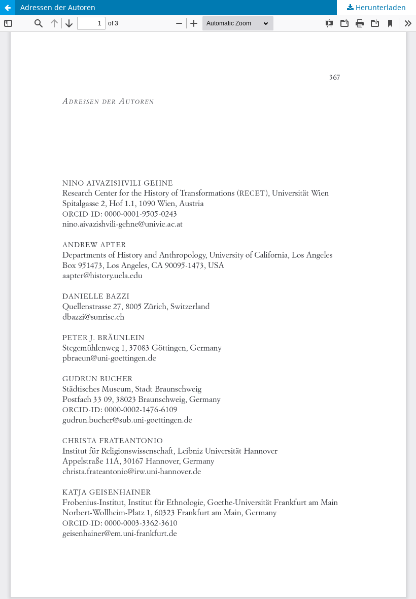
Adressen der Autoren (57, 7)
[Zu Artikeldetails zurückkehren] (7, 7)
